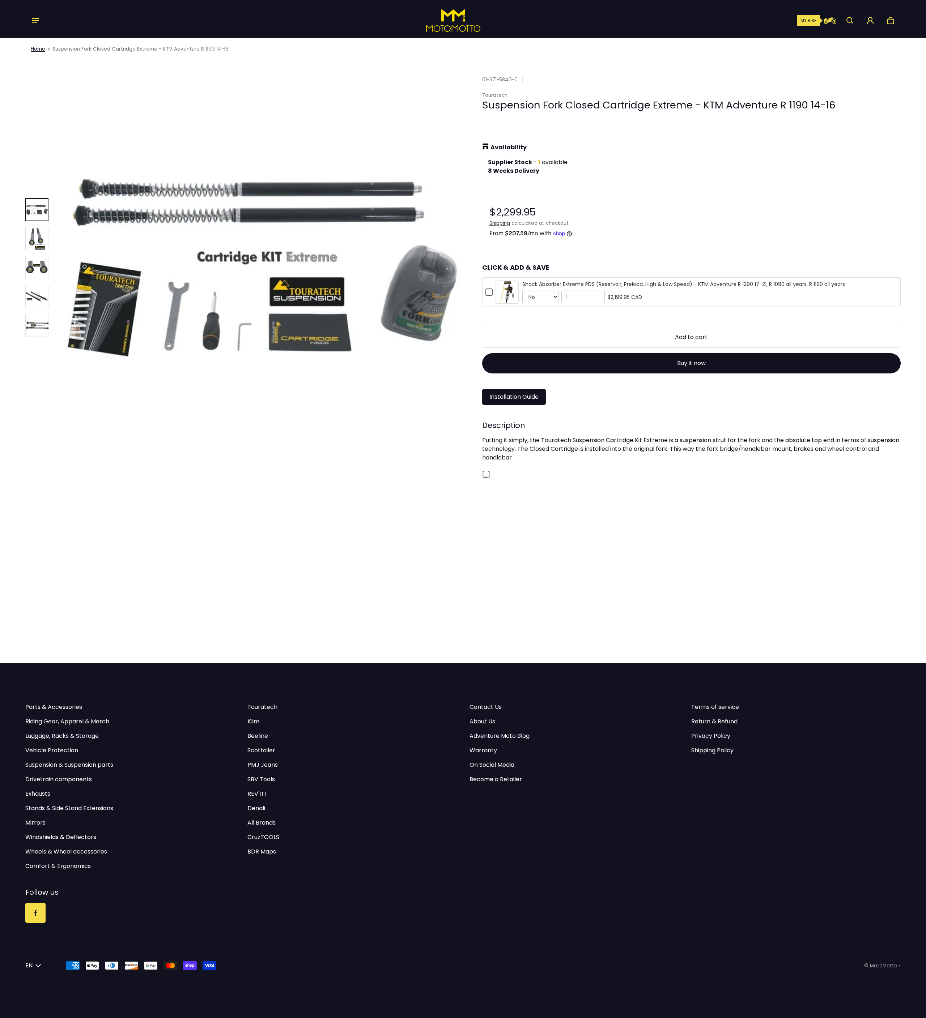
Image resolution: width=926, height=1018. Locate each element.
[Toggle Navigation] (35, 20)
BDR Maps (261, 851)
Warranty (483, 750)
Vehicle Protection (51, 750)
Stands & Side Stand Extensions (69, 808)
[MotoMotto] (429, 20)
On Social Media (492, 765)
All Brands (261, 822)
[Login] (870, 20)
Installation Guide (514, 397)
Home (38, 49)
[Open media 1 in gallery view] (36, 209)
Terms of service (715, 707)
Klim (253, 721)
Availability (508, 147)
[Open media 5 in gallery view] (36, 325)
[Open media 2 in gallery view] (36, 238)
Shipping (499, 223)
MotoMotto (883, 965)
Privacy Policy (710, 736)
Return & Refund (714, 721)
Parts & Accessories (53, 707)
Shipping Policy (712, 750)
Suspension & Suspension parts (69, 765)
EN (29, 965)
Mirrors (35, 822)
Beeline (257, 736)
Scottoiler (261, 750)
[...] (486, 475)
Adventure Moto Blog (500, 736)
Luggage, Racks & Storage (62, 736)
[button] (850, 20)
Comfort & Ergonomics (58, 866)
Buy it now (691, 363)
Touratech (262, 707)
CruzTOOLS (263, 837)
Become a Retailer (496, 779)
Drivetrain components (58, 779)
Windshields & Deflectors (60, 837)
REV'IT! (256, 794)
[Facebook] (35, 913)
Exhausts (37, 794)
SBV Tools (261, 779)
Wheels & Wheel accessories (66, 851)
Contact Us (486, 707)
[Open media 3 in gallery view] (36, 267)
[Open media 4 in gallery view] (36, 296)
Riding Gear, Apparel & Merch (67, 721)
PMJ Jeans (262, 765)
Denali (256, 808)
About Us (482, 721)
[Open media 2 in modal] (262, 267)
